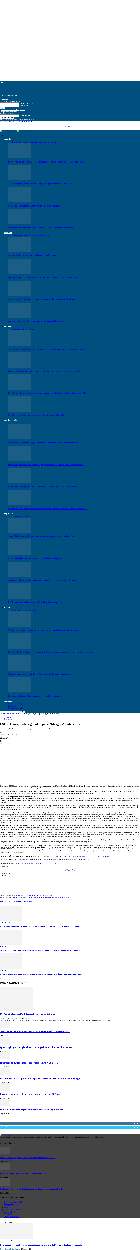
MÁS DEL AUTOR (26, 902)
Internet (7, 326)
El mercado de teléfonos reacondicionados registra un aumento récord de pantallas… (47, 509)
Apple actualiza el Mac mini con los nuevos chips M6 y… (33, 255)
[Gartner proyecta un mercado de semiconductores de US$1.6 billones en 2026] (19, 273)
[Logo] (8, 131)
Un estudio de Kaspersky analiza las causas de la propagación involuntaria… (43, 580)
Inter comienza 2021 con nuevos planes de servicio (23, 1173)
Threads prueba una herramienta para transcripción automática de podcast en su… (46, 349)
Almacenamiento (18, 236)
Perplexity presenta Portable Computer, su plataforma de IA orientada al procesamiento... (42, 1245)
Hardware (8, 233)
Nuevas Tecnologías (15, 708)
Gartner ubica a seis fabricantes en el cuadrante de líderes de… (37, 321)
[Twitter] (10, 886)
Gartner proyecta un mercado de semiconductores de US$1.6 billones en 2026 (44, 277)
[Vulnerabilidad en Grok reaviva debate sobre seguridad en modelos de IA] (19, 532)
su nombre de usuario (26, 103)
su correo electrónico (25, 115)
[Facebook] (3, 886)
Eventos (15, 142)
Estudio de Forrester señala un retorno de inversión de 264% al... (30, 1094)
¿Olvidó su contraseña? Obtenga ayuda (12, 110)
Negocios (7, 139)
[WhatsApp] (25, 886)
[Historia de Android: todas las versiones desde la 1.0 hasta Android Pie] (5, 1185)
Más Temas (8, 701)
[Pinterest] (18, 886)
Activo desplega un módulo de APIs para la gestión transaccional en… (40, 184)
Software (8, 607)
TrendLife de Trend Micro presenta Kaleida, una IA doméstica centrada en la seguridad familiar (40, 950)
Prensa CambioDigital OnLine (10, 734)
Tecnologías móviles (29, 423)
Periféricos (40, 236)
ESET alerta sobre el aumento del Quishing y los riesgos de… (36, 602)
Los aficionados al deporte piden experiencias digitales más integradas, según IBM (47, 393)
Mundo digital (13, 706)
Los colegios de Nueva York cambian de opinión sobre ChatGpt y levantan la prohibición (40, 897)
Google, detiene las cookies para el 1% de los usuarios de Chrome (32, 895)
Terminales (41, 423)
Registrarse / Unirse (10, 95)
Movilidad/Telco (11, 420)
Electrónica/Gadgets (16, 704)
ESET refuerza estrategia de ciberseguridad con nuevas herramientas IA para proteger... (41, 1078)
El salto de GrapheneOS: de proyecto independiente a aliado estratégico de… (44, 443)
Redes (47, 236)
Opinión (39, 142)
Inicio (2, 714)
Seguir (136, 1123)
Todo (10, 142)
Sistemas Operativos (30, 610)
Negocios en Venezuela (27, 142)
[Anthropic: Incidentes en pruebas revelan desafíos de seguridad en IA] (5, 1106)
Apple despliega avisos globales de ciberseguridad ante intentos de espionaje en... (38, 1047)
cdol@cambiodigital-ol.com (18, 1139)
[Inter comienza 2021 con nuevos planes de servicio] (5, 1169)
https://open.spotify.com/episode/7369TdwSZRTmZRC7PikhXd (38, 863)
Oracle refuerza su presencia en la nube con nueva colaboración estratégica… (44, 630)
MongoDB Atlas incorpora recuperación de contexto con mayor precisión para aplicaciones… (51, 652)
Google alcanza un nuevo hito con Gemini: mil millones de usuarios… (39, 674)
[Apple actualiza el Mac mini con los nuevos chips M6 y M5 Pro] (19, 251)
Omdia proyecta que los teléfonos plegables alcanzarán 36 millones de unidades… (46, 465)
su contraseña (23, 105)
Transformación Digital (51, 142)
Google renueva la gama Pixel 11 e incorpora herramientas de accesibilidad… (43, 487)
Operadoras (17, 423)
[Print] (40, 886)
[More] (55, 886)
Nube (14, 329)
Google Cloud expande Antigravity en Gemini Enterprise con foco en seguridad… (45, 371)
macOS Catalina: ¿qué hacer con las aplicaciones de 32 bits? (27, 1158)
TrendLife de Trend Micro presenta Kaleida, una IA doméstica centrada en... (35, 1031)
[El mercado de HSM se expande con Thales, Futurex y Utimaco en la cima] (5, 1059)
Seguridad (8, 514)
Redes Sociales (22, 329)
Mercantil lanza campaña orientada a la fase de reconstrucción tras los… (41, 228)
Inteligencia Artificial (8, 1241)
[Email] (33, 886)
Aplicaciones (17, 610)
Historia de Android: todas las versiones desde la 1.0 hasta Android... (31, 1189)
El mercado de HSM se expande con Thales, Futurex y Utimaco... (29, 1063)
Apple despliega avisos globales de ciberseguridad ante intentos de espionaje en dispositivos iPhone (41, 974)
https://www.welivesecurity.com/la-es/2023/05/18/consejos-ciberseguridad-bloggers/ (82, 856)
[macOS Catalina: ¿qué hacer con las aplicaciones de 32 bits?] (5, 1154)
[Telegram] (47, 886)
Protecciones (25, 516)
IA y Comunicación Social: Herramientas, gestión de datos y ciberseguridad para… (46, 162)
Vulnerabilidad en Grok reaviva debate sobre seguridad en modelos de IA (42, 536)
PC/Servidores (30, 236)
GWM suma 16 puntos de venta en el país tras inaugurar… (34, 206)
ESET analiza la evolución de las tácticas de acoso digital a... (27, 1014)
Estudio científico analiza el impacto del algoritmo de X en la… (37, 415)
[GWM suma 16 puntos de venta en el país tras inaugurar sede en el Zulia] (19, 202)
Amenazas (16, 516)
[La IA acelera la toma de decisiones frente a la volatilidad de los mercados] (19, 692)
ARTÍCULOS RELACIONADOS (10, 902)
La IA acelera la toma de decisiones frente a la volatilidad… (35, 696)
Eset (5, 875)
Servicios (31, 329)
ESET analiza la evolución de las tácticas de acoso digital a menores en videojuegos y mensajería (40, 926)
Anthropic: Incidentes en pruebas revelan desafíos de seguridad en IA (32, 1110)
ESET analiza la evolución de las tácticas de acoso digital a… (36, 558)
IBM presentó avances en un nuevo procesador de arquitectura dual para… (42, 299)
